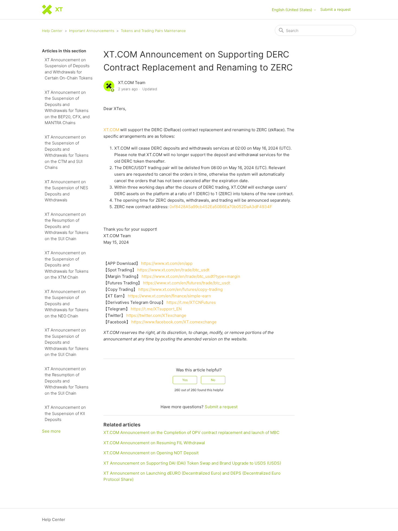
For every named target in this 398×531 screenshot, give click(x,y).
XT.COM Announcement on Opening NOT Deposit (150, 452)
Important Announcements (91, 30)
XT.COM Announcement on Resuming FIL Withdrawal (154, 442)
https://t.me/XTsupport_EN (156, 308)
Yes (185, 380)
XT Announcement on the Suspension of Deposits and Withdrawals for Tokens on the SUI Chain (67, 342)
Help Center (52, 30)
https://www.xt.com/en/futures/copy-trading (180, 289)
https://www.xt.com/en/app (167, 263)
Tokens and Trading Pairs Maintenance (153, 30)
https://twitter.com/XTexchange (156, 315)
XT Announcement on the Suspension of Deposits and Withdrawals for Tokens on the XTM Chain (67, 265)
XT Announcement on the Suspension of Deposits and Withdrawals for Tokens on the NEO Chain (67, 303)
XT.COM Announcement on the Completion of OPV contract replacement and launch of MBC (191, 432)
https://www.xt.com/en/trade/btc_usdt (173, 269)
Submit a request (335, 9)
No (213, 380)
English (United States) (292, 10)
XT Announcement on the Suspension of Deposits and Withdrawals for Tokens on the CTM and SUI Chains (67, 152)
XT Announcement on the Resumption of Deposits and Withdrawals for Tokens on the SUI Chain (67, 226)
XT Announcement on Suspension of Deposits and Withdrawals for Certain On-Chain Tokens (69, 69)
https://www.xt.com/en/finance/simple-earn (169, 295)
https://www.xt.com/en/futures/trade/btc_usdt (186, 282)
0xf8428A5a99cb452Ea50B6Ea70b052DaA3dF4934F (220, 206)
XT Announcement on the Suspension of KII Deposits (65, 413)
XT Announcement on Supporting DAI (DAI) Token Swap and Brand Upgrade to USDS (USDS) (192, 463)
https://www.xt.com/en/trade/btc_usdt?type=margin (191, 276)
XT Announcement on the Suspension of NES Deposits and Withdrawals (66, 191)
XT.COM (111, 129)
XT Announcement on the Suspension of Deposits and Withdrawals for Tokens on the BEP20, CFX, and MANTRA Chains (67, 107)
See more (51, 431)
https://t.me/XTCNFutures (191, 302)
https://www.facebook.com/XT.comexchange (174, 321)
